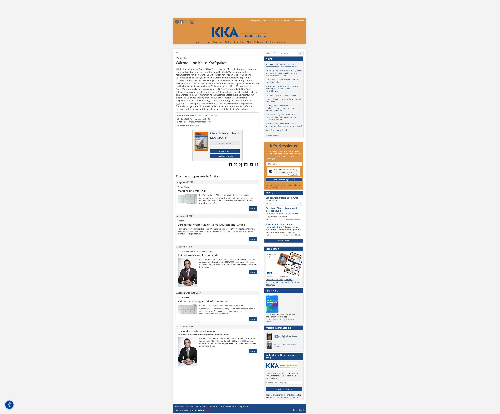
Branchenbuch (277, 42)
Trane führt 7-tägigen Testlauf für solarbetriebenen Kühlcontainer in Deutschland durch (281, 117)
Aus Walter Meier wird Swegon (197, 331)
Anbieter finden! (284, 389)
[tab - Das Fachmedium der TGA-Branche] (270, 345)
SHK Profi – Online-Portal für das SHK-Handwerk (285, 337)
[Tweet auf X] (235, 165)
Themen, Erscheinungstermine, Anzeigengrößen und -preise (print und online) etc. (283, 282)
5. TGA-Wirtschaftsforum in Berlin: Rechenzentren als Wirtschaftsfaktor (281, 65)
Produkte (239, 42)
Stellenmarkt (260, 42)
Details (269, 321)
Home (198, 42)
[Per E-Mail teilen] (251, 164)
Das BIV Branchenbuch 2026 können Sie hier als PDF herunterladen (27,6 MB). (283, 396)
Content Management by (185, 410)
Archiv (228, 42)
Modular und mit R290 (192, 191)
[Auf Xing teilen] (240, 165)
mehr (253, 208)
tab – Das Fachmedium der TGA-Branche (285, 346)
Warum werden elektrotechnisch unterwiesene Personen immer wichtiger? (284, 124)
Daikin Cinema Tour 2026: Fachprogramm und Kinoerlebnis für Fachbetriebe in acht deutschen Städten (284, 73)
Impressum (244, 406)
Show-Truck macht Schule (277, 130)
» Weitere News (272, 135)
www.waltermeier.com (188, 125)
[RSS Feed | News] (177, 21)
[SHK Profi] (270, 337)
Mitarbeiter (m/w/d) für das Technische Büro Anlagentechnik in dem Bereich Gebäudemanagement (283, 227)
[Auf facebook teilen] (230, 165)
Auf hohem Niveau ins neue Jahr (198, 255)
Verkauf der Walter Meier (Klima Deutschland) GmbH (211, 224)
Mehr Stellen (283, 240)
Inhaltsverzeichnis (225, 156)
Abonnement (225, 151)
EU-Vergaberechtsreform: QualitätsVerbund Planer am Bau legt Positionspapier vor (282, 108)
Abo (249, 42)
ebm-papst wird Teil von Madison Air (282, 95)
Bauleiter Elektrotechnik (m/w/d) (282, 197)
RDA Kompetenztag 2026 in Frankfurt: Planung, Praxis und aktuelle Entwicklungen (282, 88)
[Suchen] (300, 53)
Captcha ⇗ (293, 175)
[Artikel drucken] (256, 164)
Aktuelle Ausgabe (213, 42)
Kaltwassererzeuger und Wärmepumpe (203, 301)
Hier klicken (287, 172)
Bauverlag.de (299, 410)
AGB (222, 406)
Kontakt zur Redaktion (282, 20)
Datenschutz (231, 406)
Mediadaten (298, 20)
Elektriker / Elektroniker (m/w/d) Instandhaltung (281, 209)
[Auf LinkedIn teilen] (246, 165)
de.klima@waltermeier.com (197, 121)
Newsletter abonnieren (260, 20)
